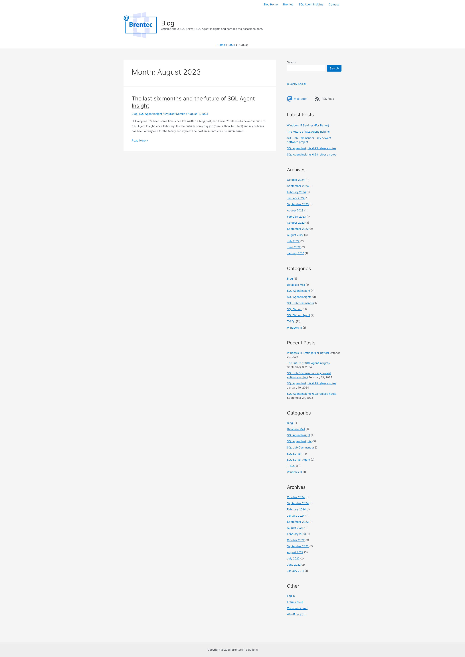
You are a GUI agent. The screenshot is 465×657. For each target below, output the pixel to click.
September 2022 (298, 229)
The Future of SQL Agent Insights (308, 131)
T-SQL (291, 321)
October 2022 (296, 222)
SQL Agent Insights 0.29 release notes (311, 148)
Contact (334, 4)
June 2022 (294, 247)
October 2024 (296, 179)
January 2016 (295, 253)
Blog (167, 23)
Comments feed (297, 608)
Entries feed (295, 602)
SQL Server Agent (298, 315)
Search (291, 62)
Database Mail (296, 284)
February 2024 (296, 192)
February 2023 (296, 216)
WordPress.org (296, 614)
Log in (291, 596)
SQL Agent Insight (150, 114)
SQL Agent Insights (311, 4)
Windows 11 (294, 327)
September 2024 (298, 186)
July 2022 (293, 241)
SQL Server (294, 309)
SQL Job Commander (300, 303)
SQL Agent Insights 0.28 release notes (311, 154)
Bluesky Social (296, 84)
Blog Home (271, 4)
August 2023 (295, 210)
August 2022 (295, 235)
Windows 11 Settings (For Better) (308, 125)
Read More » (140, 140)
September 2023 (298, 204)
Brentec (288, 4)
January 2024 (296, 198)
